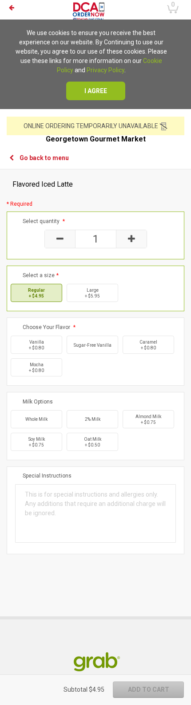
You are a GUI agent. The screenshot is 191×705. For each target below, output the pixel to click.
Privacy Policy (105, 70)
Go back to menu (44, 157)
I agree (95, 90)
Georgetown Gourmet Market (96, 139)
